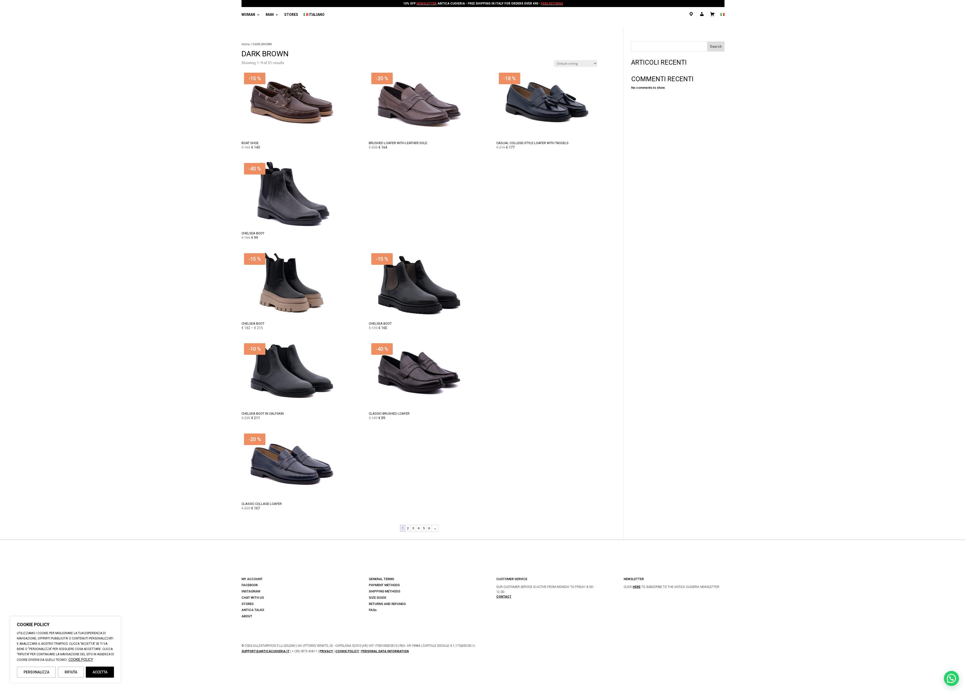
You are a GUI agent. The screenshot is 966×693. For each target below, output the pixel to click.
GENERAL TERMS (381, 579)
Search (716, 47)
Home (246, 44)
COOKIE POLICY (80, 660)
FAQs (373, 610)
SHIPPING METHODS (384, 591)
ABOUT (247, 616)
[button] (951, 678)
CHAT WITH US (253, 597)
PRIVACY (326, 651)
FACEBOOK (250, 585)
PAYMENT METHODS (384, 585)
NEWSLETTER (427, 3)
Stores (291, 15)
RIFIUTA (71, 672)
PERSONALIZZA (36, 672)
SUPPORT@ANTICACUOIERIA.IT (266, 651)
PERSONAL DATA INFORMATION (385, 651)
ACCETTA (100, 672)
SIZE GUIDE (377, 597)
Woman (248, 15)
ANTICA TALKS (253, 610)
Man (270, 15)
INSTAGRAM (251, 591)
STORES (248, 604)
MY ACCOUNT (252, 579)
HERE (636, 587)
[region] (65, 649)
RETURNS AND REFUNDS (387, 604)
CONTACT (503, 596)
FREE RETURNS (552, 3)
